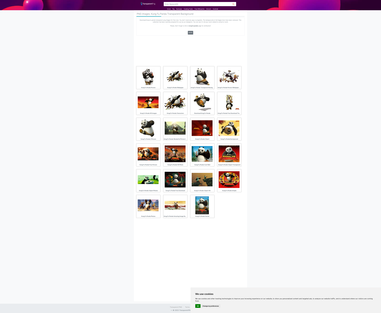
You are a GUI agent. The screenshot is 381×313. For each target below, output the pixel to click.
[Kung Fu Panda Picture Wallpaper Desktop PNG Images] (229, 76)
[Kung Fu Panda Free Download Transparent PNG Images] (229, 102)
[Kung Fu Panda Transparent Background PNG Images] (202, 76)
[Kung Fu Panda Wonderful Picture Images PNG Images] (175, 128)
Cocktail (215, 9)
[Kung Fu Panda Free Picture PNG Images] (148, 154)
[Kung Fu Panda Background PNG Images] (229, 128)
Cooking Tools (188, 9)
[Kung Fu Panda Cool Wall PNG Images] (202, 154)
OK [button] (198, 306)
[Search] (233, 4)
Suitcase (179, 9)
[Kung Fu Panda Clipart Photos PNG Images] (148, 179)
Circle (169, 9)
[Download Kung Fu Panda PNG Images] (202, 102)
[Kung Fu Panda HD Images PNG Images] (148, 102)
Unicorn (208, 9)
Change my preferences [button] (211, 306)
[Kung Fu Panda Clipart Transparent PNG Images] (229, 154)
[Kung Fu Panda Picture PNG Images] (148, 76)
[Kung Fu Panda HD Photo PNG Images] (175, 154)
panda (190, 32)
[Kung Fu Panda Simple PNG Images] (229, 179)
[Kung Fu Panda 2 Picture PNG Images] (148, 128)
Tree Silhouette (199, 9)
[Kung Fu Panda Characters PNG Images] (175, 102)
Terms (187, 307)
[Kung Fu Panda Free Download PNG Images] (175, 179)
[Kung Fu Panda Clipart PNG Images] (202, 128)
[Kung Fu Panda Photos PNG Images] (148, 205)
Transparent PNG (176, 307)
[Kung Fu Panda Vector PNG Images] (202, 205)
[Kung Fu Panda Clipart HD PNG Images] (202, 179)
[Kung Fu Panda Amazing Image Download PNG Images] (175, 205)
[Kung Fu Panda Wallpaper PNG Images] (175, 76)
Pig (173, 9)
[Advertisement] (190, 50)
